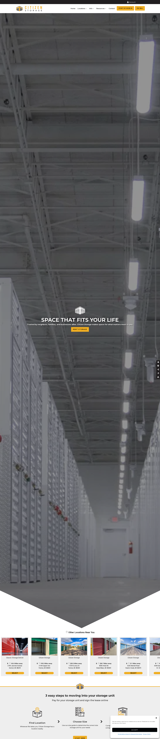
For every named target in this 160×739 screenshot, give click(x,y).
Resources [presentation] (100, 8)
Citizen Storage (44, 658)
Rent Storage (80, 329)
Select (15, 673)
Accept (134, 730)
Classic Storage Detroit (14, 658)
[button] (156, 718)
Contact (112, 8)
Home (73, 8)
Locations (81, 8)
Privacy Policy (147, 734)
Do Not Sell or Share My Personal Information (130, 734)
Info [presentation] (90, 8)
